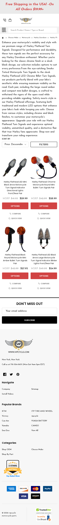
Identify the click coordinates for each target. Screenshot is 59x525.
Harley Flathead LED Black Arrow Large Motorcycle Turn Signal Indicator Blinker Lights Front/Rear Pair (44, 259)
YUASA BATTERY (39, 421)
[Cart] (10, 20)
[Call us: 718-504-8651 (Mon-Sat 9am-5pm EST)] (4, 20)
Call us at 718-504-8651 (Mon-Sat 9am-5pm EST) (23, 364)
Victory (5, 416)
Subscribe (29, 320)
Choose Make (37, 450)
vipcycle (34, 416)
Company (6, 389)
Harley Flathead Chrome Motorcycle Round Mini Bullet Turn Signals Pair (43, 184)
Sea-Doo (5, 430)
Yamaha (5, 426)
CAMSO (35, 426)
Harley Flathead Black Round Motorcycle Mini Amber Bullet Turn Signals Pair (15, 259)
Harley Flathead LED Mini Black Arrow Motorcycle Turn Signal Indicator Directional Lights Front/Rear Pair (15, 187)
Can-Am (5, 421)
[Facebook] (5, 374)
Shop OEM (7, 450)
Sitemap (34, 389)
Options (15, 206)
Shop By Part (7, 454)
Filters (43, 144)
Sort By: (6, 139)
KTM (4, 411)
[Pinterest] (18, 374)
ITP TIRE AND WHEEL (42, 411)
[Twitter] (11, 374)
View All (34, 430)
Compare (16, 214)
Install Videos (7, 394)
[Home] (3, 37)
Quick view (16, 218)
